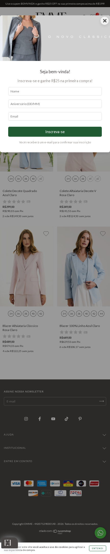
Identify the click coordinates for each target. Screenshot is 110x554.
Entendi (97, 548)
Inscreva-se (55, 132)
